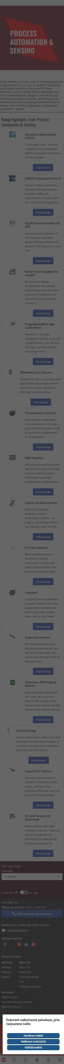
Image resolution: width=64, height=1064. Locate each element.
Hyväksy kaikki (33, 1035)
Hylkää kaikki (33, 1047)
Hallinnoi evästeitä (33, 1041)
